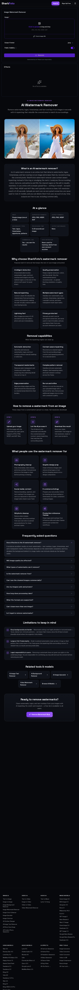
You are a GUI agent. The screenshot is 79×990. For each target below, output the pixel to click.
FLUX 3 (62, 913)
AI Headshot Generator (48, 954)
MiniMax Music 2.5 (27, 969)
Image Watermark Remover (11, 909)
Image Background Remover (8, 905)
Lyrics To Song (45, 902)
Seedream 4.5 (64, 940)
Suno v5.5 (25, 963)
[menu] (75, 3)
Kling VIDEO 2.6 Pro (9, 987)
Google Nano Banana (66, 934)
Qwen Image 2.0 (64, 925)
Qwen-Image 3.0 (65, 899)
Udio (23, 957)
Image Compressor (65, 960)
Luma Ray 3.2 (7, 954)
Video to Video (26, 905)
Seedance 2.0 (7, 969)
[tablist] (7, 67)
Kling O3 (5, 972)
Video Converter (65, 951)
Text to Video (26, 899)
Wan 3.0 (5, 949)
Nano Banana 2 (64, 919)
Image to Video (26, 902)
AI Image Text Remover (10, 924)
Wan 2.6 (5, 981)
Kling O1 (5, 984)
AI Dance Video (45, 960)
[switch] (72, 48)
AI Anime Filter (45, 951)
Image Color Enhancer (9, 912)
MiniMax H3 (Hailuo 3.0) (10, 957)
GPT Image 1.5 (64, 931)
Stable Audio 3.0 (27, 951)
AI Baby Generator (46, 957)
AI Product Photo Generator (8, 931)
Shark (8, 3)
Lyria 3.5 (24, 949)
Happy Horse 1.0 (8, 960)
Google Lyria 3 (26, 966)
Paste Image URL (41, 36)
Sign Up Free (66, 3)
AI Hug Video (45, 963)
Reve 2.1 (62, 908)
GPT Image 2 (63, 916)
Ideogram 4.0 (64, 905)
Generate (41, 55)
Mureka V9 (25, 954)
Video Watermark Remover (30, 908)
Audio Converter (65, 954)
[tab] (7, 67)
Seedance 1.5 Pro (8, 978)
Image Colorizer (8, 918)
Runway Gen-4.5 (8, 951)
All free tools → (65, 966)
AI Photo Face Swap (9, 927)
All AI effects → (46, 966)
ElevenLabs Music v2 (28, 960)
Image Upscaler (7, 915)
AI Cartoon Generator (47, 949)
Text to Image (7, 899)
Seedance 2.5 (7, 966)
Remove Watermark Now (41, 714)
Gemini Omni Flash (8, 963)
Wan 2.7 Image (64, 922)
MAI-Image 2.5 (64, 902)
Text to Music (45, 899)
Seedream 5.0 (64, 928)
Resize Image (64, 963)
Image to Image (7, 902)
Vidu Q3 (5, 975)
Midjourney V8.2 (65, 910)
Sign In (55, 3)
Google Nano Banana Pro (67, 937)
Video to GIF (63, 957)
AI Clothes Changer (9, 921)
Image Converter (65, 949)
